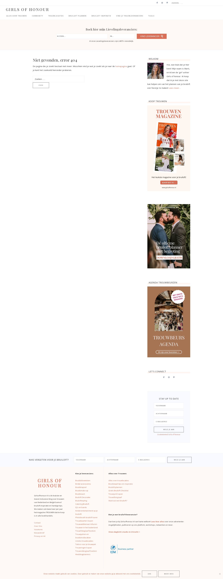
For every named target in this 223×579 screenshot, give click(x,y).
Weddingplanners (82, 554)
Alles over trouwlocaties (119, 480)
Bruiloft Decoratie (82, 497)
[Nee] (219, 574)
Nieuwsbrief (39, 533)
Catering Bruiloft (82, 504)
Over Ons (38, 526)
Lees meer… (175, 88)
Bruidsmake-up (81, 490)
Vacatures (38, 529)
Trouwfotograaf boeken (85, 531)
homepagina (121, 66)
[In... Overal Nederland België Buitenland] (122, 36)
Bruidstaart (80, 494)
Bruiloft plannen (115, 487)
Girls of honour (27, 9)
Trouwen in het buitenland (86, 527)
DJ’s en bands (81, 507)
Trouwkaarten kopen (84, 521)
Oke (149, 574)
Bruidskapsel (80, 487)
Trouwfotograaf (115, 497)
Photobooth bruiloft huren (86, 517)
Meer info (169, 574)
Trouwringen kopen (83, 547)
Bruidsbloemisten (82, 480)
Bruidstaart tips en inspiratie (121, 484)
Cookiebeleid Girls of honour (168, 434)
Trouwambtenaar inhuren (86, 524)
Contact (37, 523)
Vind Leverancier (149, 36)
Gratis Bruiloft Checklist (118, 490)
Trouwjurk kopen (116, 494)
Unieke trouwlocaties (84, 541)
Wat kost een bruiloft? (118, 500)
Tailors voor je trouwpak (85, 544)
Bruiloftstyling (81, 500)
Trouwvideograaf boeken (86, 551)
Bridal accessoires (83, 484)
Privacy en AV (40, 536)
